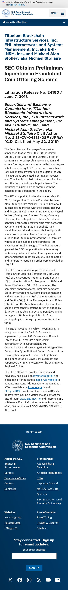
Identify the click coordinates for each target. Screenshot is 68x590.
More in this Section (14, 22)
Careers (9, 472)
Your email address (34, 549)
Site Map (42, 528)
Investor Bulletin (43, 375)
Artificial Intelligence (49, 472)
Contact (9, 483)
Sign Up (34, 568)
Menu (54, 13)
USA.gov (9, 528)
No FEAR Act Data (47, 488)
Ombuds (42, 494)
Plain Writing (44, 517)
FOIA (40, 478)
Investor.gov (35, 387)
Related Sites (12, 522)
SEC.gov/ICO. (12, 391)
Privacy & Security (48, 522)
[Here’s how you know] (34, 4)
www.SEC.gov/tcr (30, 398)
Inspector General (47, 483)
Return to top (34, 431)
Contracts (10, 488)
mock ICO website (46, 379)
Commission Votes (15, 478)
